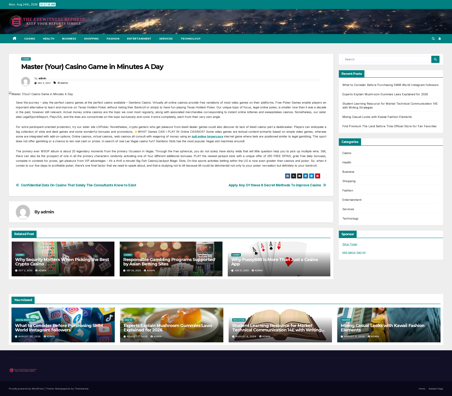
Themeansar (81, 388)
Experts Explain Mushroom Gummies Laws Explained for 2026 (385, 94)
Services (166, 38)
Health (48, 38)
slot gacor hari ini (353, 252)
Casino (29, 38)
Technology (191, 38)
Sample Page (436, 388)
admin (42, 78)
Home (422, 388)
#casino (63, 83)
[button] (433, 38)
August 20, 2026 (29, 336)
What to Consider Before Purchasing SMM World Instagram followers (390, 85)
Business (69, 38)
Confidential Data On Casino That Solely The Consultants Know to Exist (78, 185)
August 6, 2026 (246, 336)
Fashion (113, 38)
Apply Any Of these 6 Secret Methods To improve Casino (275, 185)
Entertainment (139, 38)
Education (239, 320)
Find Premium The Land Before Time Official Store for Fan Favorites (389, 126)
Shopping (91, 38)
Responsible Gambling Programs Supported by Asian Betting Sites (169, 261)
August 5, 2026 (354, 336)
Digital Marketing (25, 320)
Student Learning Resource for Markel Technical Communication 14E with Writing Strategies (276, 330)
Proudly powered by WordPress (26, 388)
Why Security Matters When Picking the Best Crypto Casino (62, 261)
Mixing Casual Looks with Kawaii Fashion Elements (377, 117)
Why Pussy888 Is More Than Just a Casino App (274, 261)
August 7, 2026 (137, 336)
